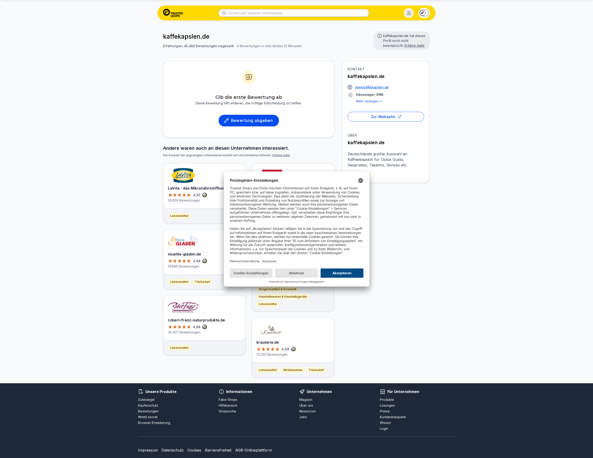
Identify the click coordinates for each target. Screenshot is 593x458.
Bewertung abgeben (252, 120)
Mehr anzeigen (367, 101)
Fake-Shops (228, 400)
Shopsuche (227, 411)
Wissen (385, 423)
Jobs (303, 417)
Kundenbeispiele (393, 417)
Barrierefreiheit (218, 450)
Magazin (305, 400)
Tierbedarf (202, 282)
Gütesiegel (146, 400)
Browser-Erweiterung (154, 423)
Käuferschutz (148, 405)
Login (384, 428)
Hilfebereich (228, 405)
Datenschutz (172, 450)
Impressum (148, 450)
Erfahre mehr (414, 45)
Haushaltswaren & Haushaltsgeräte (283, 296)
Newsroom (307, 411)
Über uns (306, 405)
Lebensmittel (179, 216)
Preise (385, 411)
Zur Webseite (383, 116)
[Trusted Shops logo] (173, 13)
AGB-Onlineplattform (253, 450)
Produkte (387, 400)
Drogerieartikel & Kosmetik (277, 289)
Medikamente (292, 370)
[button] (409, 13)
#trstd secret (148, 417)
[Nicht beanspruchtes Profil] (379, 35)
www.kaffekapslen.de (372, 87)
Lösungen (387, 405)
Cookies (194, 450)
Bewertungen (148, 411)
